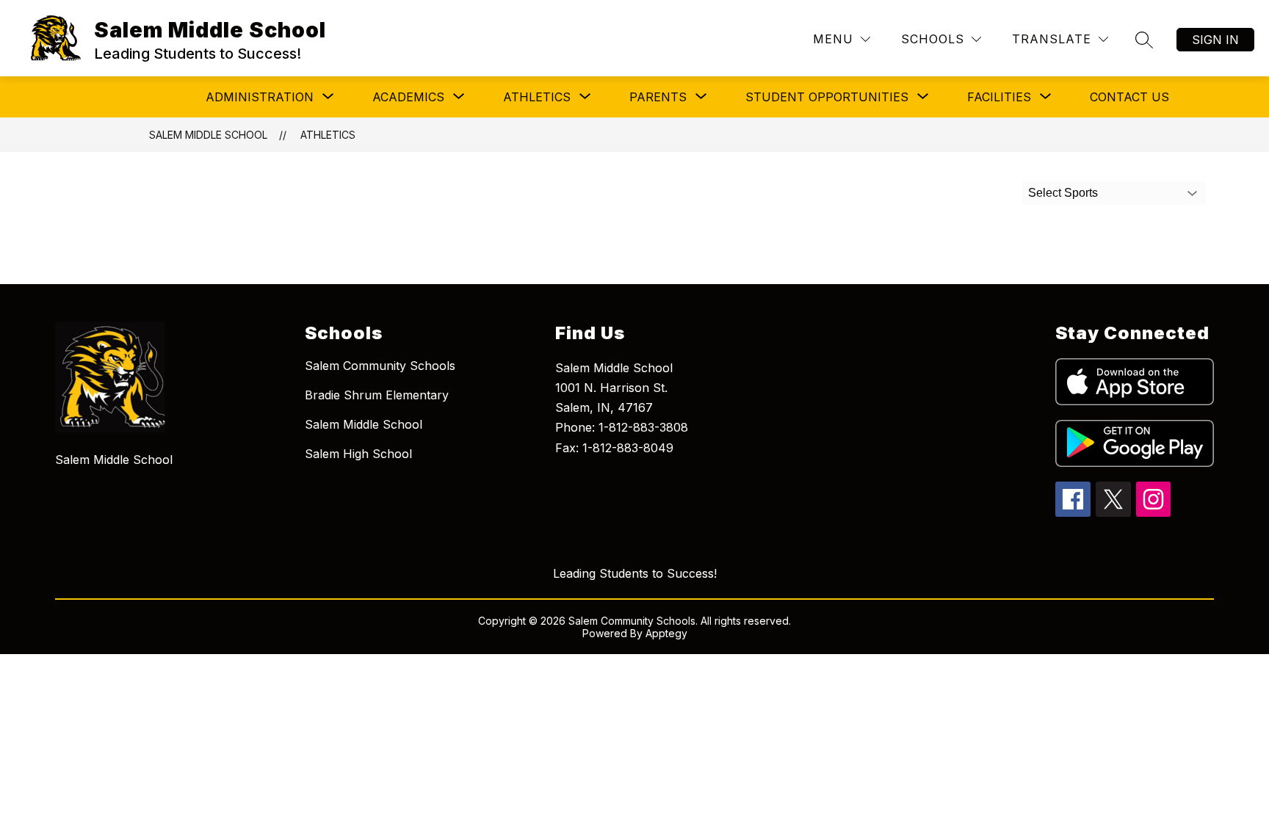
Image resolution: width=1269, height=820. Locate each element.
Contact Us (1129, 97)
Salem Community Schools (380, 365)
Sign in (1215, 39)
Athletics (327, 134)
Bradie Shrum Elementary (377, 395)
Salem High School (358, 453)
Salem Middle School (208, 134)
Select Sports (1063, 192)
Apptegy (666, 633)
